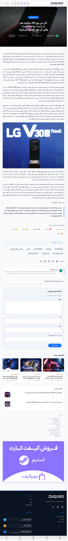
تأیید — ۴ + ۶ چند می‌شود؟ (54, 335)
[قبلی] (7, 355)
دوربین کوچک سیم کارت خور (54, 424)
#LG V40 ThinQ (38, 249)
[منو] (4, 3)
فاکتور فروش (57, 436)
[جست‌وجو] (28, 3)
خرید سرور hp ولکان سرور (55, 418)
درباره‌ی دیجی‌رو (61, 521)
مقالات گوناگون (29, 505)
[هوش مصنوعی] (25, 3)
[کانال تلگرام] (18, 3)
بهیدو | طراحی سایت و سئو (55, 434)
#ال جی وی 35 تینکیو (58, 253)
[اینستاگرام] (57, 507)
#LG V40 (48, 249)
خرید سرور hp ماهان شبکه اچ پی (53, 430)
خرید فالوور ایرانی (56, 420)
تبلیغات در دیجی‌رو (60, 516)
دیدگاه (59, 300)
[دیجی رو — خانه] (57, 3)
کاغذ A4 (58, 425)
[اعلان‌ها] (21, 3)
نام (60, 317)
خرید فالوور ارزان (56, 422)
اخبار (31, 500)
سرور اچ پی (57, 427)
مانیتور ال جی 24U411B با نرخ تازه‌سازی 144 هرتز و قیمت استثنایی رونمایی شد (43, 393)
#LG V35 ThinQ (59, 249)
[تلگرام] (62, 507)
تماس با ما (62, 519)
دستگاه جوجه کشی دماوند (55, 429)
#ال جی (28, 249)
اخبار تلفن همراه (33, 17)
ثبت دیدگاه (55, 345)
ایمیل (59, 326)
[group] (33, 370)
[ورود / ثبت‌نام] (12, 3)
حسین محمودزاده (51, 36)
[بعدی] (4, 355)
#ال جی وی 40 (45, 253)
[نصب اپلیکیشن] (53, 507)
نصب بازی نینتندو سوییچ (55, 432)
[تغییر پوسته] (15, 3)
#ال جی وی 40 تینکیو (33, 253)
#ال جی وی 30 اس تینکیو (17, 249)
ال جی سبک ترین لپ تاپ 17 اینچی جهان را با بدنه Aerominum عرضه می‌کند (44, 402)
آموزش (30, 502)
